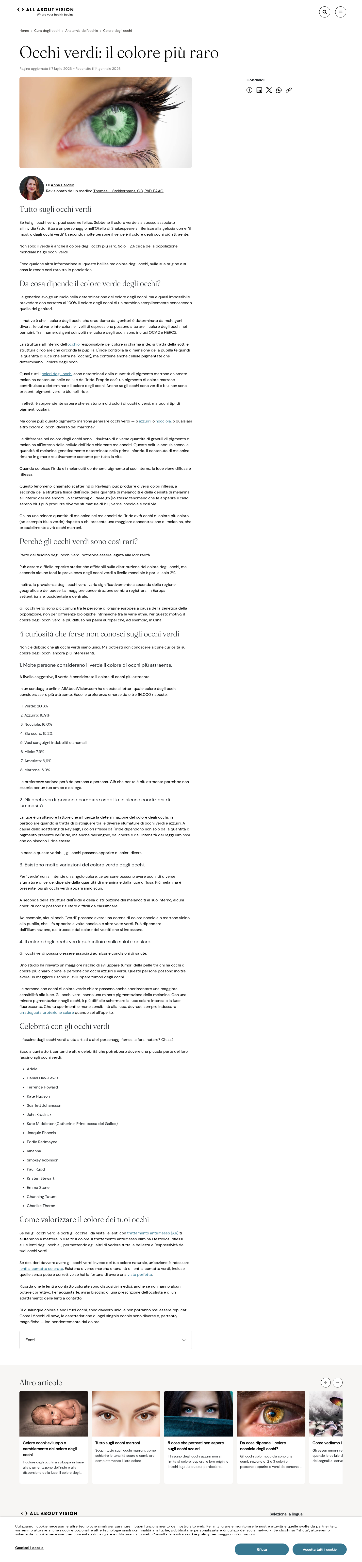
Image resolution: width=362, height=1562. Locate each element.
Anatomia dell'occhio (81, 30)
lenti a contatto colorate (41, 1268)
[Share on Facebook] (249, 90)
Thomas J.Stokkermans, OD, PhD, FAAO (128, 190)
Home (24, 30)
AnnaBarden (62, 185)
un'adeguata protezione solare (46, 1012)
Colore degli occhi (117, 30)
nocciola (163, 421)
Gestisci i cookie (29, 1547)
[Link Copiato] (289, 90)
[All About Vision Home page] (45, 11)
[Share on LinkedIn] (259, 90)
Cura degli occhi (47, 30)
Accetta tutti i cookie (320, 1549)
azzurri (145, 421)
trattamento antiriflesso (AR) (153, 1233)
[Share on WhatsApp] (279, 90)
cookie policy (197, 1534)
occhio (73, 344)
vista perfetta (140, 1274)
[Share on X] (269, 90)
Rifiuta (262, 1549)
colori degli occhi (57, 373)
